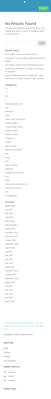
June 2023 (9, 290)
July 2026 (8, 209)
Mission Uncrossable (13, 149)
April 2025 (9, 263)
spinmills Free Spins (13, 188)
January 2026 (10, 228)
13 (6, 92)
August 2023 (10, 282)
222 (6, 96)
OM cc (7, 161)
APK (6, 108)
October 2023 (10, 274)
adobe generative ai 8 (13, 104)
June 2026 (9, 213)
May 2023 (9, 293)
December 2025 (11, 232)
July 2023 (8, 286)
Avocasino (9, 111)
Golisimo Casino (11, 134)
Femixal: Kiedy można (14, 127)
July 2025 (8, 251)
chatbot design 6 (11, 123)
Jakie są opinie (10, 146)
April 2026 (9, 217)
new (6, 153)
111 (6, 88)
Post (7, 176)
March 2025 (10, 267)
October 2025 (10, 240)
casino (7, 115)
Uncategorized (11, 195)
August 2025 (10, 248)
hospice (8, 142)
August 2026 (10, 206)
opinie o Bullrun (11, 165)
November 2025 (11, 236)
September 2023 (11, 278)
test (6, 192)
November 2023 (11, 271)
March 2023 (10, 301)
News (7, 157)
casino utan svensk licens (15, 119)
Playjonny (9, 169)
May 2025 (9, 259)
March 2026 (10, 221)
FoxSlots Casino (11, 130)
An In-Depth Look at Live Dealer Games (21, 54)
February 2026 (11, 225)
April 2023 (9, 297)
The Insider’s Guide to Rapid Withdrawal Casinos (24, 65)
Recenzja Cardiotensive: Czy (16, 184)
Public (7, 180)
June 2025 (9, 255)
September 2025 (11, 244)
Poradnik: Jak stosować (14, 172)
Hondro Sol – (10, 138)
